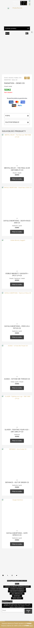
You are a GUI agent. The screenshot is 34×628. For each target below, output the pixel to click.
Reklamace (17, 598)
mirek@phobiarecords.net (17, 580)
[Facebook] (3, 3)
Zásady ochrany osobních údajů (17, 586)
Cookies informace (17, 589)
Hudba (16, 77)
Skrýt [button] (31, 625)
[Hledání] (28, 28)
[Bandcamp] (11, 3)
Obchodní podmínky (17, 591)
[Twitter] (5, 3)
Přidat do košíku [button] (17, 179)
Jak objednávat (17, 593)
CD (20, 77)
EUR (24, 3)
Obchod (11, 77)
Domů (6, 77)
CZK (26, 3)
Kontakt (17, 596)
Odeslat (28, 611)
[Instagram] (8, 3)
